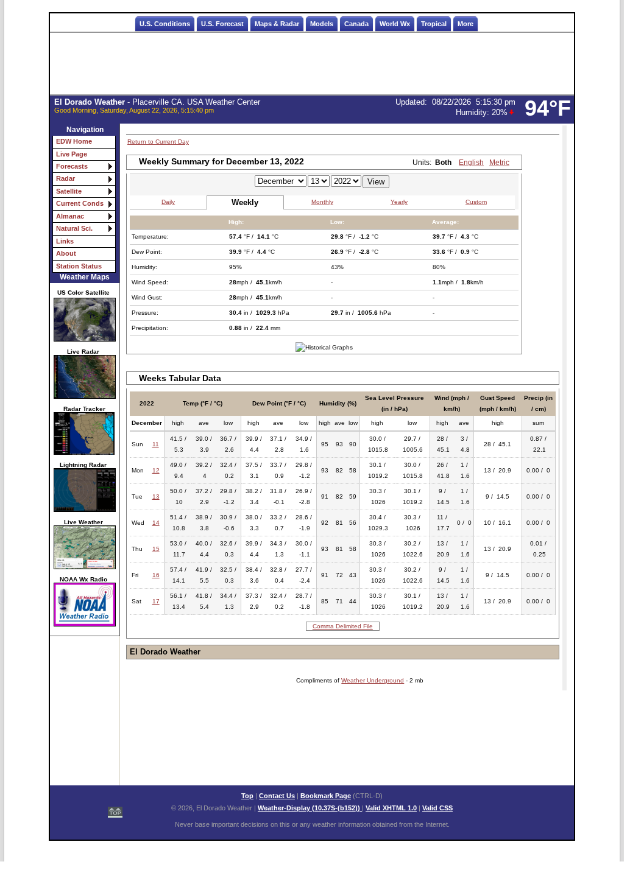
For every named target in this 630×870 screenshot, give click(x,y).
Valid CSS (437, 808)
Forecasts (72, 166)
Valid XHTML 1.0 (391, 808)
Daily (168, 201)
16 (156, 575)
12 (156, 470)
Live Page (71, 154)
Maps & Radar (277, 23)
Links (65, 241)
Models (321, 23)
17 (156, 601)
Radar (65, 178)
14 (156, 522)
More (465, 23)
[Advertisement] (312, 64)
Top (247, 795)
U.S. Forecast (222, 23)
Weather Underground (372, 680)
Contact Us (277, 795)
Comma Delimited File (343, 626)
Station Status (79, 266)
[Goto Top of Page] (115, 807)
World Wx (395, 23)
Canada (356, 23)
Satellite (69, 191)
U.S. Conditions (165, 23)
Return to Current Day (158, 141)
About (66, 253)
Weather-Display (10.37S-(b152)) (310, 808)
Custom (476, 201)
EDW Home (74, 141)
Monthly (322, 201)
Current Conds (80, 203)
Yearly (399, 201)
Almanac (70, 216)
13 (156, 496)
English (471, 162)
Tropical (434, 23)
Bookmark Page (325, 795)
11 (155, 444)
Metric (499, 162)
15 (156, 549)
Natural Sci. (74, 228)
